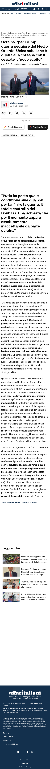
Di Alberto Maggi (16, 103)
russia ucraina (10, 135)
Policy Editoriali (8, 737)
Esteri (10, 33)
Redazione (7, 740)
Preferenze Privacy (25, 767)
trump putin (27, 135)
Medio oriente (16, 13)
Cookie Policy (25, 763)
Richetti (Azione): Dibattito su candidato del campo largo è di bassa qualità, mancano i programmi (33, 597)
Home (3, 33)
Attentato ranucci (31, 13)
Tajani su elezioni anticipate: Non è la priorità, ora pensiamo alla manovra (34, 584)
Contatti (6, 733)
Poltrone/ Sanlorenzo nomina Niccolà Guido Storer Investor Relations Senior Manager (33, 572)
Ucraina (43, 13)
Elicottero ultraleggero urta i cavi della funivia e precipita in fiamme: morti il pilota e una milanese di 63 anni (34, 560)
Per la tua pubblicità (10, 744)
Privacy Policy (25, 760)
